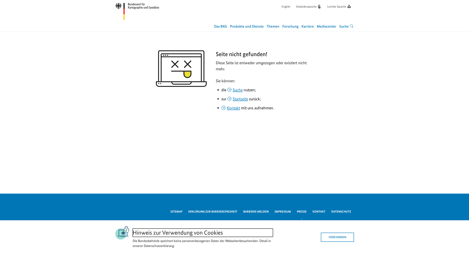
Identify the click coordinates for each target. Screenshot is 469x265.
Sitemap (176, 211)
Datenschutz (341, 211)
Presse (302, 211)
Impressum (283, 211)
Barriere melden (256, 211)
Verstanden (337, 237)
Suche (238, 89)
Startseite (240, 98)
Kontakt (233, 107)
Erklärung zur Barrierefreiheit (212, 211)
